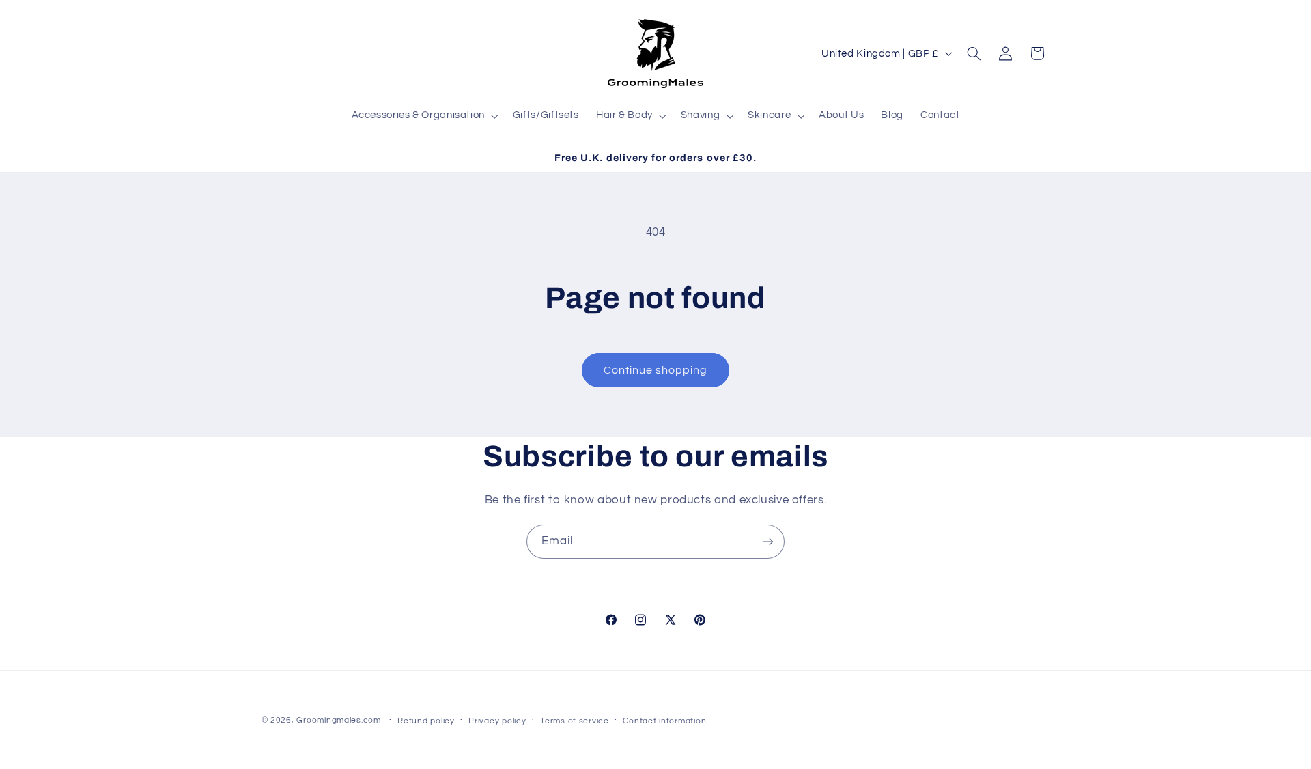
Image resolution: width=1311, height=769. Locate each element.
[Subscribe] (768, 541)
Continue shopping (656, 370)
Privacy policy (497, 721)
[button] (423, 116)
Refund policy (426, 721)
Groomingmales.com (338, 720)
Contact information (664, 721)
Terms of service (574, 721)
